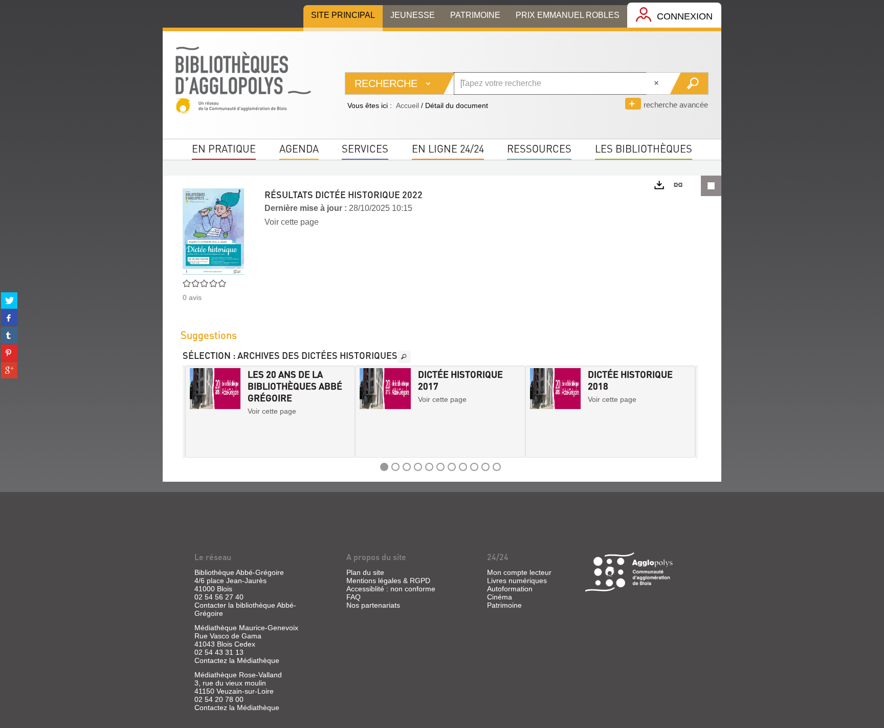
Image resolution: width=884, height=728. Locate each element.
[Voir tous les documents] (404, 357)
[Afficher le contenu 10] (485, 467)
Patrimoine (504, 605)
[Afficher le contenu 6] (440, 467)
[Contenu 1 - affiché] (384, 467)
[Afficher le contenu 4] (418, 467)
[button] (194, 412)
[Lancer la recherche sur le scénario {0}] (689, 83)
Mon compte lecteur (519, 572)
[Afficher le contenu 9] (474, 467)
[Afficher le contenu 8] (463, 467)
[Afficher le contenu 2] (395, 467)
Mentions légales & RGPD (388, 580)
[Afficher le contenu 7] (452, 467)
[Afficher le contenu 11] (497, 467)
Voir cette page (291, 222)
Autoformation (510, 589)
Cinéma (499, 597)
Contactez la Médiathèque (236, 660)
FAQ (353, 597)
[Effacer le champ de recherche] (657, 83)
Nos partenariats (373, 605)
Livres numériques (517, 580)
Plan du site (365, 572)
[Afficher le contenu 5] (429, 467)
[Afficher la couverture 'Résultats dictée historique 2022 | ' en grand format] (213, 231)
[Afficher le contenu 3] (407, 467)
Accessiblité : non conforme (390, 589)
